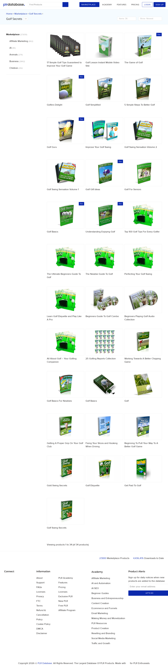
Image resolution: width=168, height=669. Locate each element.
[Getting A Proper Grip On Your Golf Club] (65, 427)
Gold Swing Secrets (57, 485)
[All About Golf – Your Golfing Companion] (65, 342)
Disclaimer (41, 633)
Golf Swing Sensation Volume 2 (140, 147)
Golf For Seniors (132, 189)
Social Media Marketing (103, 638)
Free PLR (63, 605)
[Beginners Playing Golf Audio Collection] (143, 300)
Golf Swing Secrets (56, 527)
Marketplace (20, 13)
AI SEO (95, 588)
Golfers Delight (54, 104)
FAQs (39, 587)
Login (147, 4)
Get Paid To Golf (132, 485)
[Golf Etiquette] (104, 469)
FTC (38, 601)
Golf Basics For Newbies (59, 400)
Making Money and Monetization (108, 618)
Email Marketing (99, 613)
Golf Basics (52, 231)
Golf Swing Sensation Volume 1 (63, 189)
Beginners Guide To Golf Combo (102, 316)
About (39, 578)
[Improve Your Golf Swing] (104, 130)
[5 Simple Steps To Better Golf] (143, 88)
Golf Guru (52, 147)
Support (40, 582)
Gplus (19, 578)
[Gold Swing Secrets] (65, 469)
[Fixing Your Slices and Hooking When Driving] (104, 427)
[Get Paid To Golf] (143, 469)
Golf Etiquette (92, 485)
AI (12, 47)
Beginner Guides (100, 593)
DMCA (39, 628)
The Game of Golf (133, 62)
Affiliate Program (66, 610)
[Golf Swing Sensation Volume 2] (143, 130)
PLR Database (13, 4)
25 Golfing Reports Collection (101, 358)
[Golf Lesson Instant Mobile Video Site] (104, 46)
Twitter (12, 578)
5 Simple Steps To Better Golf (139, 104)
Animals (16, 54)
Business (17, 61)
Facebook (6, 578)
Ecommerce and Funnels (104, 608)
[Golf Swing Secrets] (65, 511)
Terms (39, 605)
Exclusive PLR (65, 596)
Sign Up (160, 4)
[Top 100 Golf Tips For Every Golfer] (143, 215)
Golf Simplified (93, 104)
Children (16, 68)
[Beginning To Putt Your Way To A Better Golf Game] (143, 427)
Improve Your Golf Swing (98, 147)
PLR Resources (99, 623)
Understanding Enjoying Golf (100, 231)
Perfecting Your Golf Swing (138, 274)
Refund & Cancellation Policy (42, 615)
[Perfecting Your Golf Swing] (143, 257)
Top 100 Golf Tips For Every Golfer (142, 231)
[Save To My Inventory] (80, 55)
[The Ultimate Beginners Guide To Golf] (65, 257)
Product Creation (100, 628)
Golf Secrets (35, 13)
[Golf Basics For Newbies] (65, 384)
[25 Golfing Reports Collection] (104, 342)
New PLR (63, 601)
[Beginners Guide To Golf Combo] (104, 300)
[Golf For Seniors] (143, 173)
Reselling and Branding (103, 633)
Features (121, 4)
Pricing (135, 4)
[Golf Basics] (104, 384)
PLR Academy (65, 578)
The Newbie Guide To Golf (99, 274)
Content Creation (100, 603)
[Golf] (143, 384)
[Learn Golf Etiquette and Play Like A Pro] (65, 300)
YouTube (25, 578)
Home (9, 13)
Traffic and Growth (100, 643)
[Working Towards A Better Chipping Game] (143, 342)
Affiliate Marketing (21, 41)
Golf (126, 400)
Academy (107, 4)
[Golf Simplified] (104, 88)
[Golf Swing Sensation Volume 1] (65, 173)
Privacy (40, 596)
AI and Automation (101, 583)
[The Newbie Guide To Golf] (104, 257)
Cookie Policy (43, 624)
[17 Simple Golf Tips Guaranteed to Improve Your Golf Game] (65, 46)
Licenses (40, 591)
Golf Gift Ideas (93, 189)
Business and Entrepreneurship (107, 598)
